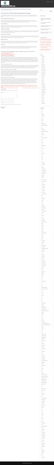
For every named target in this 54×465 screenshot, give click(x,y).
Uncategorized (2, 10)
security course (43, 399)
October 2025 (43, 72)
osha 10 (42, 354)
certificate (43, 167)
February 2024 (43, 103)
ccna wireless (43, 164)
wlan (42, 454)
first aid (42, 237)
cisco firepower (43, 184)
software (43, 407)
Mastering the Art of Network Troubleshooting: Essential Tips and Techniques (46, 32)
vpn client (43, 430)
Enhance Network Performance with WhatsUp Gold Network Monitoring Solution (46, 26)
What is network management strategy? (6, 53)
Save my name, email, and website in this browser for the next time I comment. (11, 104)
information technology (44, 287)
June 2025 (43, 78)
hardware (43, 273)
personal (43, 363)
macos (42, 304)
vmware (42, 427)
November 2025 (43, 70)
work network (43, 457)
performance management (15, 86)
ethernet (42, 234)
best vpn (43, 148)
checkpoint (43, 176)
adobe (42, 120)
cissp (42, 195)
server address (43, 401)
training (42, 421)
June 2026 (43, 59)
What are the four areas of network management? (7, 55)
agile (42, 122)
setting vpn (43, 402)
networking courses (44, 337)
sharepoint (43, 404)
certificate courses (44, 170)
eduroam (43, 231)
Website (2, 102)
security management (29, 86)
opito (42, 349)
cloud (42, 201)
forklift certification (44, 245)
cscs (42, 217)
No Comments (10, 10)
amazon (42, 128)
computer (43, 204)
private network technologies (45, 376)
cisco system (43, 190)
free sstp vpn (43, 257)
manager (43, 312)
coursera (43, 212)
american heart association (45, 131)
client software (43, 198)
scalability (25, 86)
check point (43, 175)
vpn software (43, 443)
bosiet (42, 151)
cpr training (43, 215)
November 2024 (43, 89)
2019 (42, 111)
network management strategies (8, 86)
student (42, 413)
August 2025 (43, 75)
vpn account (43, 429)
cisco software (43, 187)
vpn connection (43, 432)
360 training (43, 114)
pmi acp (42, 368)
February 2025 (43, 84)
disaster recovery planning (18, 85)
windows (43, 449)
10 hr (42, 109)
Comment (2, 92)
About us (48, 1)
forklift (42, 243)
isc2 (42, 296)
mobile (42, 326)
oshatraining (43, 362)
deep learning (43, 220)
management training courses (45, 310)
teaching (43, 418)
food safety (43, 242)
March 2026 (43, 64)
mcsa (42, 315)
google (42, 270)
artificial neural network (44, 137)
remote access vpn (44, 388)
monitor (42, 329)
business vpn (43, 153)
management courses (44, 309)
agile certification (44, 123)
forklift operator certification (45, 248)
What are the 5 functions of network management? (7, 52)
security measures (35, 86)
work (42, 455)
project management (44, 382)
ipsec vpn (43, 295)
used (42, 424)
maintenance (33, 85)
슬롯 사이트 (41, 41)
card (42, 156)
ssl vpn (42, 410)
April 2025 (43, 81)
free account (43, 254)
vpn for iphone (43, 435)
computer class (43, 206)
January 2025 (43, 86)
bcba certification (44, 145)
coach (42, 203)
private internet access (44, 374)
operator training (43, 348)
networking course (44, 335)
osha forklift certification (44, 360)
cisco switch (43, 189)
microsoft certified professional (45, 323)
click (40, 46)
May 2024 (43, 98)
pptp (42, 371)
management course (44, 307)
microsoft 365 (43, 321)
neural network (43, 340)
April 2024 (43, 100)
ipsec (42, 293)
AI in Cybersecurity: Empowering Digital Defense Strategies (45, 23)
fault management (29, 85)
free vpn (42, 259)
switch (42, 415)
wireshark (43, 452)
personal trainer (43, 365)
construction (43, 209)
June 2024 (43, 97)
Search (51, 11)
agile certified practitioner (45, 125)
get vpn (42, 268)
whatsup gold (43, 446)
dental (42, 223)
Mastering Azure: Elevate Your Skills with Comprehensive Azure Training (46, 29)
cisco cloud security (44, 181)
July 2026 (43, 58)
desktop (42, 226)
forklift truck (43, 251)
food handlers (43, 240)
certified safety (43, 173)
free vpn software (44, 265)
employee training (24, 85)
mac (42, 301)
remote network (43, 390)
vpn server (43, 438)
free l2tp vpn (43, 256)
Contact (51, 1)
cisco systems (43, 192)
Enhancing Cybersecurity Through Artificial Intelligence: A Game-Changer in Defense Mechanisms (46, 19)
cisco (42, 178)
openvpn (43, 346)
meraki (42, 318)
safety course (43, 393)
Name (2, 99)
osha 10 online (43, 357)
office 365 (43, 343)
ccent (42, 159)
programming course (44, 379)
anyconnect (43, 134)
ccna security (43, 162)
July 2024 (43, 95)
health (42, 276)
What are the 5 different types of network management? (8, 54)
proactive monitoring (21, 86)
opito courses (43, 351)
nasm (42, 332)
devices (42, 229)
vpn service (43, 441)
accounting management (5, 85)
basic (42, 142)
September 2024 (44, 92)
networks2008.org (8, 6)
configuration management (12, 85)
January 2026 (43, 67)
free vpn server (43, 262)
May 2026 (43, 61)
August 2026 (43, 56)
